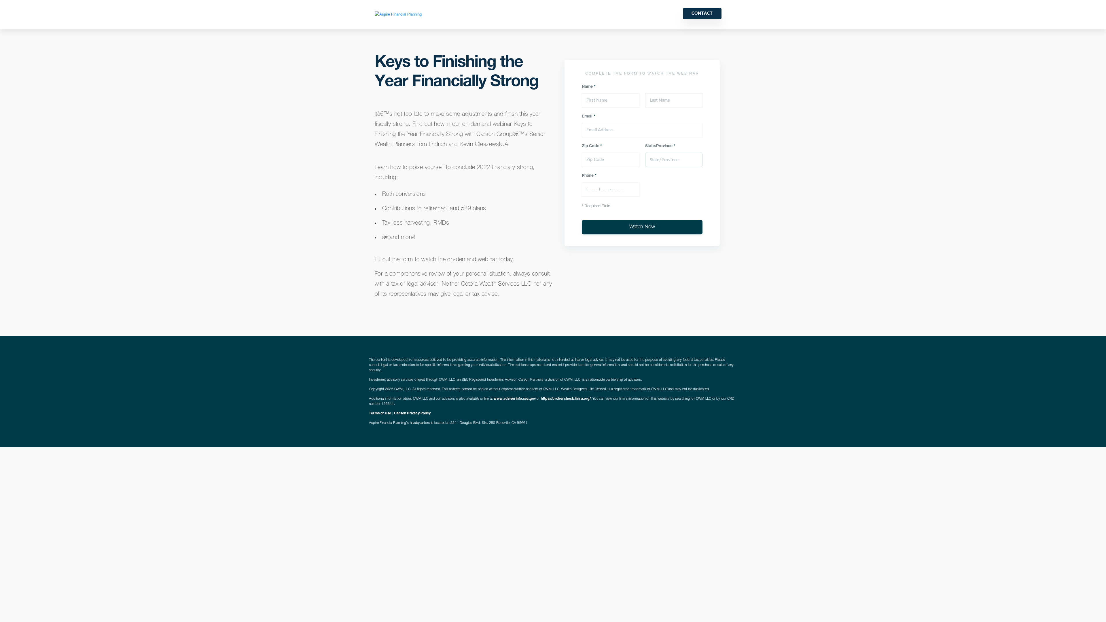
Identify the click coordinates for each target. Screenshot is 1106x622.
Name (589, 87)
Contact (702, 14)
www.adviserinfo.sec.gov (515, 399)
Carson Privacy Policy (412, 413)
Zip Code (592, 146)
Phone (589, 176)
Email (588, 117)
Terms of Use (380, 413)
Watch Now (642, 227)
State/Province (660, 146)
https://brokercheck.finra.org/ (566, 399)
